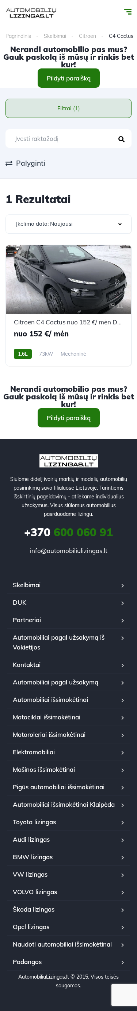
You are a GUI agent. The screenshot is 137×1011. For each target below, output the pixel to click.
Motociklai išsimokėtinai (46, 717)
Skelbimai (55, 36)
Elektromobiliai (34, 752)
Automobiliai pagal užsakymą (55, 682)
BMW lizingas (33, 857)
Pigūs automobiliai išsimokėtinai (58, 787)
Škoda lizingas (33, 909)
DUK (19, 602)
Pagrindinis (18, 36)
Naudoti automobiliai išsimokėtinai (62, 944)
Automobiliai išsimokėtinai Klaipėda (64, 804)
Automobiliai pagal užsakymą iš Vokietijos (58, 642)
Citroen (87, 36)
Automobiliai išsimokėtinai (50, 699)
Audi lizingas (31, 839)
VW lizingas (30, 874)
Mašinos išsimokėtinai (44, 769)
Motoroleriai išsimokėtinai (49, 734)
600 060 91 (68, 532)
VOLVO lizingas (35, 892)
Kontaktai (27, 664)
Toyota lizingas (34, 822)
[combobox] (68, 224)
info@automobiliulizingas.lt (68, 550)
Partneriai (27, 620)
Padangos (27, 961)
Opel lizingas (31, 927)
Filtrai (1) (68, 108)
